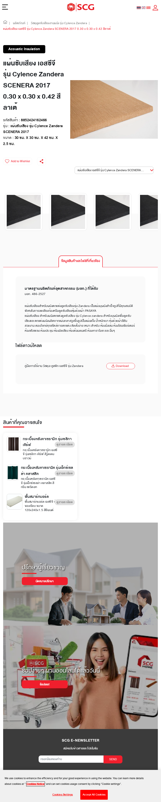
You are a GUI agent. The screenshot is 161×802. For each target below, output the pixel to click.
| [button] (9, 23)
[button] (5, 23)
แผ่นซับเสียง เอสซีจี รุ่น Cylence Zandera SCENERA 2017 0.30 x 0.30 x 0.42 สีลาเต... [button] (114, 170)
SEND (113, 759)
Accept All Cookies (94, 795)
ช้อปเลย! (44, 684)
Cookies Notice (35, 784)
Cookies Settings (62, 795)
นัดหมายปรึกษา (45, 581)
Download (122, 366)
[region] (80, 786)
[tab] (80, 261)
